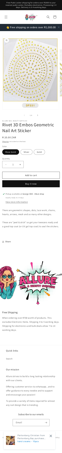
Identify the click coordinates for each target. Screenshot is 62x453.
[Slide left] (24, 115)
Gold (39, 152)
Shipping (5, 141)
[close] (58, 27)
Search (9, 358)
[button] (6, 17)
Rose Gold (10, 152)
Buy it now (31, 183)
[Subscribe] (46, 422)
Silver (26, 152)
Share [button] (8, 241)
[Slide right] (37, 115)
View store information (17, 202)
